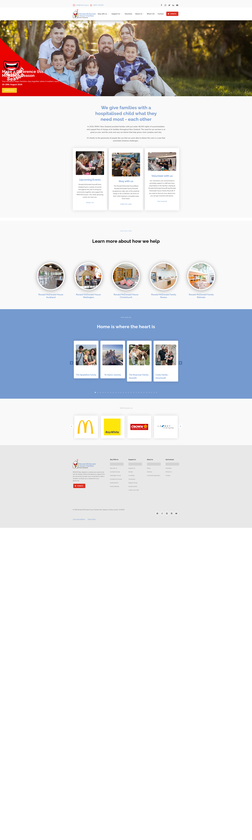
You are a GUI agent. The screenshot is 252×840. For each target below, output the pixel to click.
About (149, 468)
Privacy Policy (92, 519)
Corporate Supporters (153, 475)
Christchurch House (116, 479)
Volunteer (128, 14)
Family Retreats (114, 486)
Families (149, 472)
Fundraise (131, 475)
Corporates (131, 479)
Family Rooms (114, 483)
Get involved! (162, 201)
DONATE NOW (9, 90)
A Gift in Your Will (133, 490)
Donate (130, 472)
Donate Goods (132, 486)
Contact (161, 14)
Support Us (116, 14)
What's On (151, 14)
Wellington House (115, 475)
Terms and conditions (79, 519)
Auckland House (115, 472)
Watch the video (126, 204)
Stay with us (102, 14)
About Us (138, 14)
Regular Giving (132, 483)
